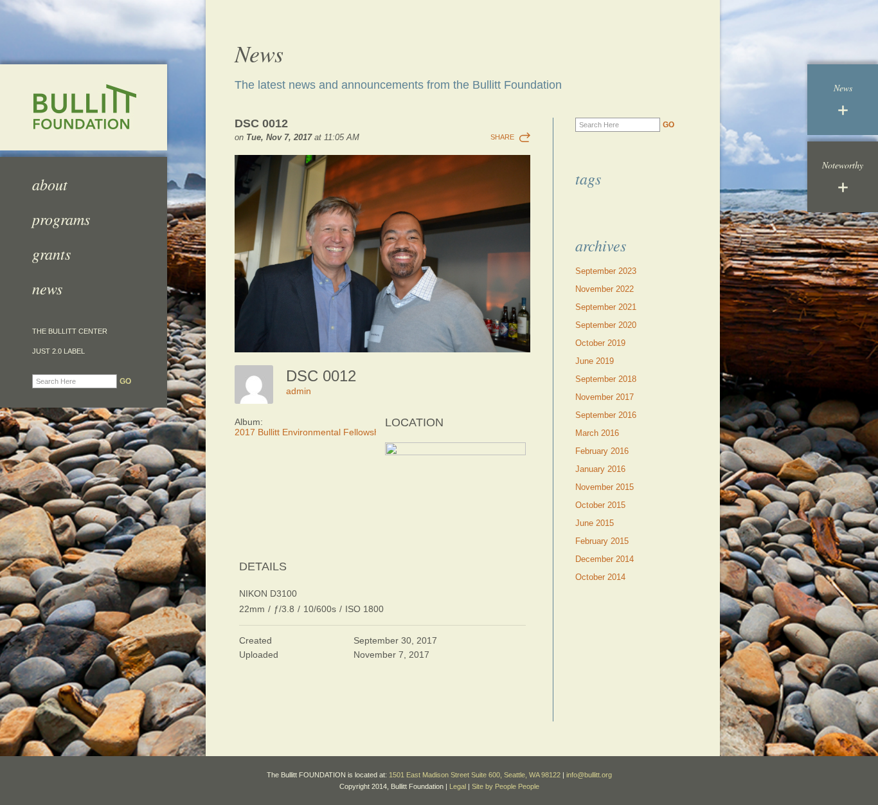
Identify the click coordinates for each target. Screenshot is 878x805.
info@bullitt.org (589, 775)
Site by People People (505, 786)
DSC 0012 (261, 123)
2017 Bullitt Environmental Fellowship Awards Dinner (341, 432)
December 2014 (604, 559)
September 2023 (605, 271)
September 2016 (605, 415)
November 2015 (604, 487)
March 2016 (597, 433)
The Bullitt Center (69, 331)
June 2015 (594, 523)
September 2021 (605, 307)
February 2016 (602, 451)
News (47, 288)
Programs (61, 218)
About (49, 184)
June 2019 (594, 361)
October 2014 (600, 577)
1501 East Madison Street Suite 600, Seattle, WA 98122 (474, 775)
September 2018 (605, 379)
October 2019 (600, 343)
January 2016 (600, 469)
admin (298, 391)
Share (502, 137)
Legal (457, 786)
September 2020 (605, 325)
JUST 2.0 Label (58, 351)
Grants (51, 253)
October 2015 (600, 505)
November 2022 (604, 289)
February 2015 (602, 541)
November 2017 (604, 397)
